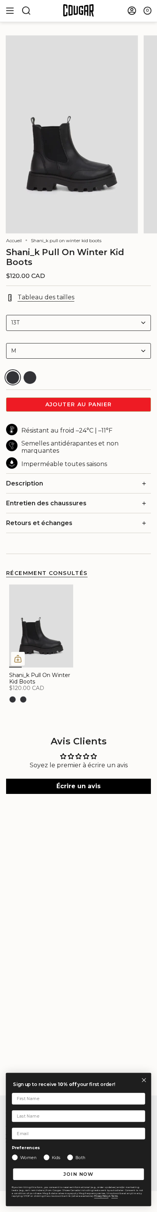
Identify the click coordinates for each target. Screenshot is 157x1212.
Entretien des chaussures (46, 503)
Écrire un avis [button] (78, 786)
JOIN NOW (78, 1174)
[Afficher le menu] (10, 10)
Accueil (14, 240)
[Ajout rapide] (18, 659)
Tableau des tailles (46, 297)
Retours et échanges (39, 523)
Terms (114, 1196)
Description (24, 483)
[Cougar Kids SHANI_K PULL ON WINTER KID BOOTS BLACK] (41, 625)
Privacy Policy (101, 1196)
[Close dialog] (143, 1080)
